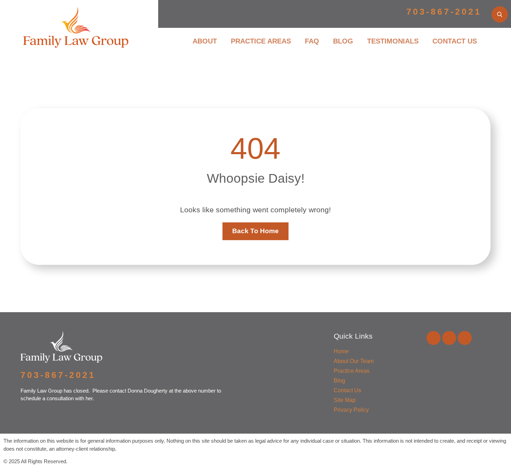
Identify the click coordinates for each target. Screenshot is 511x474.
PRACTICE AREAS (261, 41)
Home (341, 351)
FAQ (312, 41)
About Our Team (354, 361)
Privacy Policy (351, 410)
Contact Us (347, 390)
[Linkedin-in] (449, 338)
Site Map (345, 400)
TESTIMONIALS (393, 41)
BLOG (343, 41)
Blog (339, 381)
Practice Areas (352, 371)
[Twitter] (465, 338)
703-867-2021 (443, 11)
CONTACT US (454, 41)
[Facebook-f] (433, 338)
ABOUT (205, 41)
